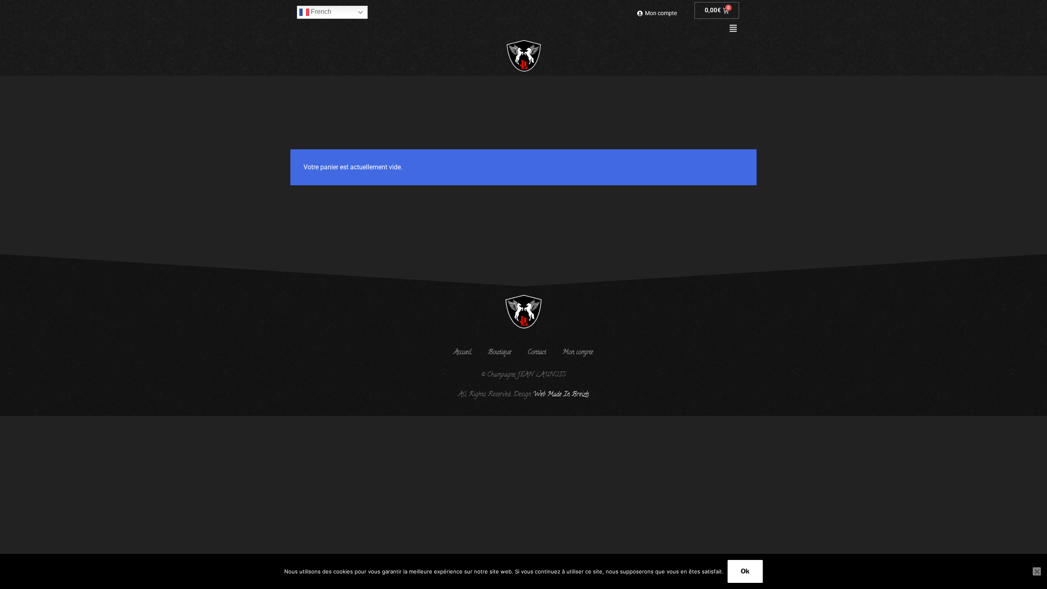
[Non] (1037, 571)
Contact (537, 352)
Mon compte (577, 352)
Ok (745, 571)
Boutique (499, 352)
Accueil (463, 352)
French (320, 11)
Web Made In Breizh (560, 395)
